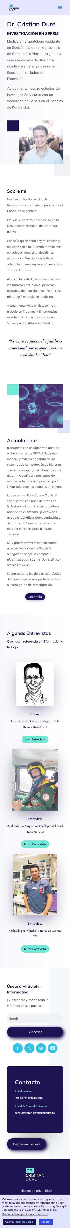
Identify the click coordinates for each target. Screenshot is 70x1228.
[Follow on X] (29, 1048)
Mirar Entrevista (35, 844)
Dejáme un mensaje (26, 1144)
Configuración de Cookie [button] (19, 1221)
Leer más (35, 597)
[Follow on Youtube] (52, 1048)
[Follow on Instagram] (41, 1048)
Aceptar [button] (46, 1221)
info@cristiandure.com (29, 1097)
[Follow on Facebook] (18, 1048)
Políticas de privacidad (35, 1191)
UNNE (12, 232)
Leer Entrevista (35, 739)
